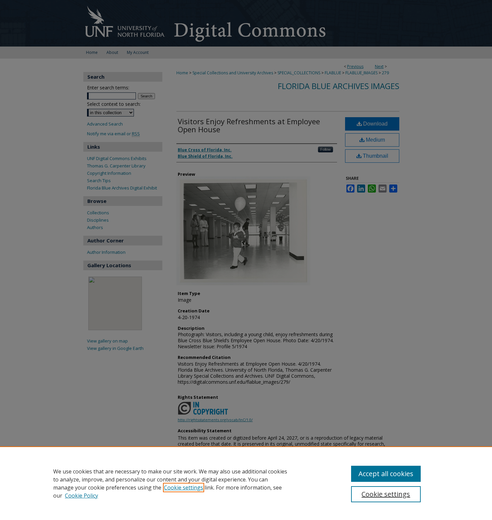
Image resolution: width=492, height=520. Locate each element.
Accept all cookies (385, 473)
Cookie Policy (81, 495)
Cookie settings (183, 487)
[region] (246, 483)
